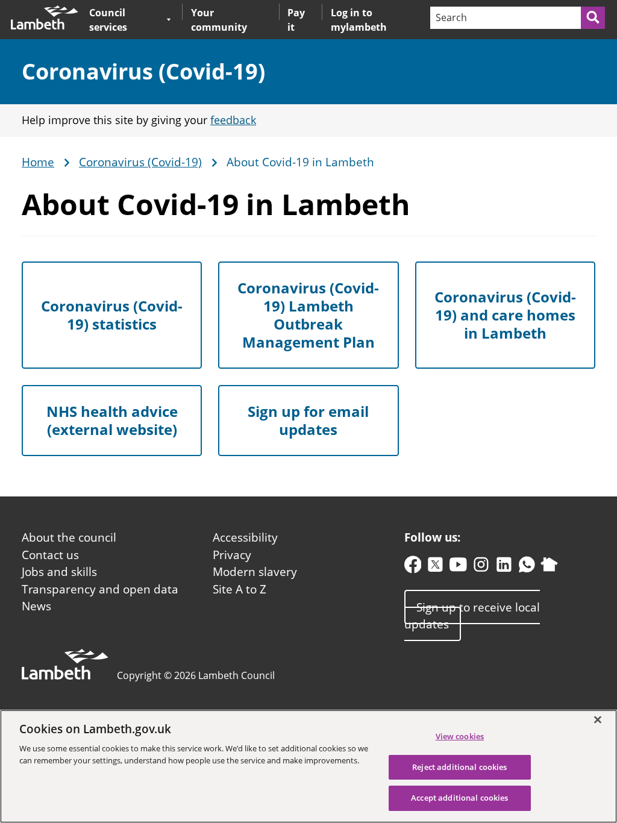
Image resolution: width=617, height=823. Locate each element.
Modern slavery (255, 572)
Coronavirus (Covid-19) (143, 71)
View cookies (460, 736)
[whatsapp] (527, 567)
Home (38, 162)
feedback (233, 120)
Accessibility (245, 537)
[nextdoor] (549, 567)
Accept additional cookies (459, 797)
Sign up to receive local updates (472, 615)
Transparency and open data (100, 589)
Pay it (296, 20)
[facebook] (413, 567)
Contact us (50, 555)
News (36, 606)
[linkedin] (504, 567)
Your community (219, 20)
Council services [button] (125, 19)
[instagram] (481, 567)
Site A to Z (239, 589)
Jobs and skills (59, 572)
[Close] (597, 719)
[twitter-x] (435, 567)
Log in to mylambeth (359, 20)
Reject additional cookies (459, 767)
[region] (308, 766)
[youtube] (458, 567)
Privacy (232, 555)
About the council (69, 537)
